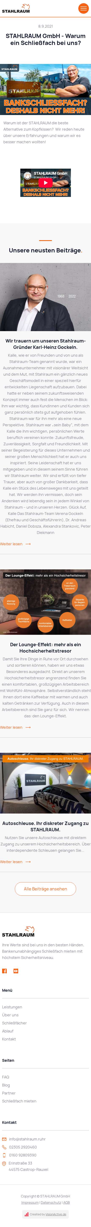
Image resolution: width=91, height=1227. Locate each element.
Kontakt (9, 1039)
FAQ (5, 1077)
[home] (16, 8)
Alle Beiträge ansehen (45, 889)
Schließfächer (14, 1023)
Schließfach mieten (19, 1101)
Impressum (30, 1202)
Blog (6, 1085)
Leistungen (12, 1007)
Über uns (10, 1015)
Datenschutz (51, 1202)
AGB (66, 1202)
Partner (9, 1093)
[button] (83, 8)
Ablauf (7, 1031)
